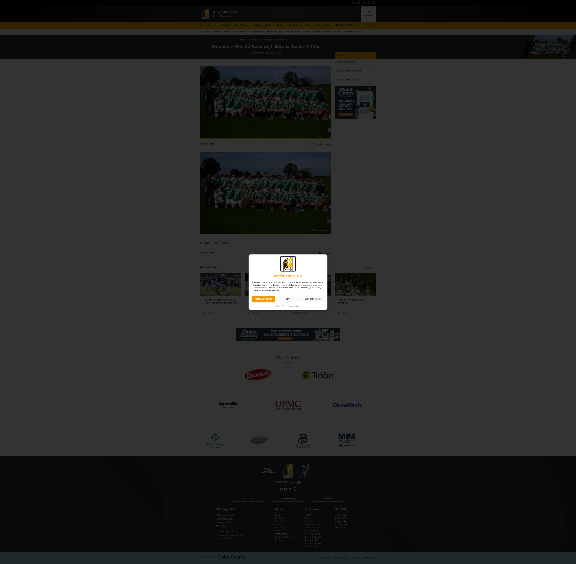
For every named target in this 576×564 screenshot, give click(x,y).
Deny (288, 299)
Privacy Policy (293, 306)
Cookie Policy (281, 306)
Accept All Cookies (263, 299)
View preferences (313, 299)
